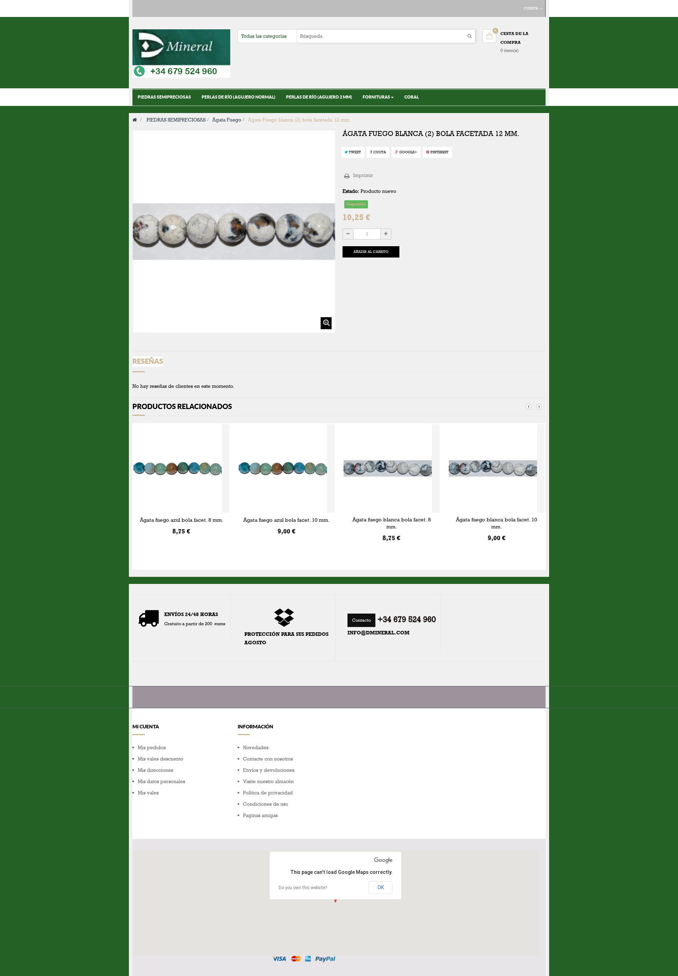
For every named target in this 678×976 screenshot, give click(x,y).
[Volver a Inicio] (134, 120)
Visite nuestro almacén (268, 782)
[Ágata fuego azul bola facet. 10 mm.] (287, 468)
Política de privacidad (268, 793)
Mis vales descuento (160, 759)
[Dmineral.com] (181, 53)
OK (380, 887)
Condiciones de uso (265, 804)
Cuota (379, 152)
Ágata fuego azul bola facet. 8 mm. (181, 520)
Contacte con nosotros (268, 759)
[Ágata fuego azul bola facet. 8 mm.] (181, 468)
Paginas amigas (260, 815)
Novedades (255, 748)
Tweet (354, 152)
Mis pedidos (152, 748)
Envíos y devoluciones (268, 770)
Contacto (361, 620)
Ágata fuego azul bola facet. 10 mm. (286, 520)
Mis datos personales (161, 782)
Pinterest (438, 152)
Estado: (351, 191)
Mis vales (148, 793)
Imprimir (363, 175)
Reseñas (147, 361)
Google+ (407, 152)
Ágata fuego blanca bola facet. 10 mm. (496, 523)
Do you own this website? (303, 887)
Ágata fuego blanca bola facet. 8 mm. (391, 523)
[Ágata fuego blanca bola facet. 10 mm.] (497, 468)
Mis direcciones (155, 770)
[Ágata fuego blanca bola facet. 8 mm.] (392, 468)
